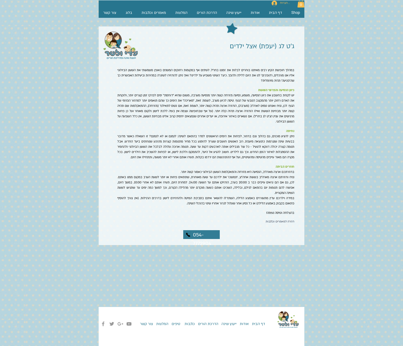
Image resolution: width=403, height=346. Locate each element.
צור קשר (146, 323)
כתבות (189, 323)
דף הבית (257, 323)
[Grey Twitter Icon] (112, 324)
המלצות (162, 323)
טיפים (175, 323)
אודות (244, 323)
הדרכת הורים (206, 323)
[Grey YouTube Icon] (129, 324)
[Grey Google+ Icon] (120, 324)
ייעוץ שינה (228, 323)
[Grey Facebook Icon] (103, 324)
